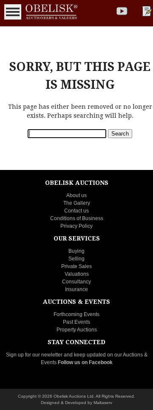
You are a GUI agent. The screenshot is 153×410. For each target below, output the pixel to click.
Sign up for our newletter (34, 355)
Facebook (101, 362)
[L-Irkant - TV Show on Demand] (122, 11)
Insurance (76, 289)
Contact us (76, 211)
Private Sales (76, 266)
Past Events (76, 322)
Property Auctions (77, 330)
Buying (76, 251)
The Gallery (76, 203)
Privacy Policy (76, 226)
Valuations (77, 274)
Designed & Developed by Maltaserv (76, 402)
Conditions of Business (76, 218)
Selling (76, 259)
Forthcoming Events (76, 314)
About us (76, 195)
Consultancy (76, 282)
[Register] (146, 11)
